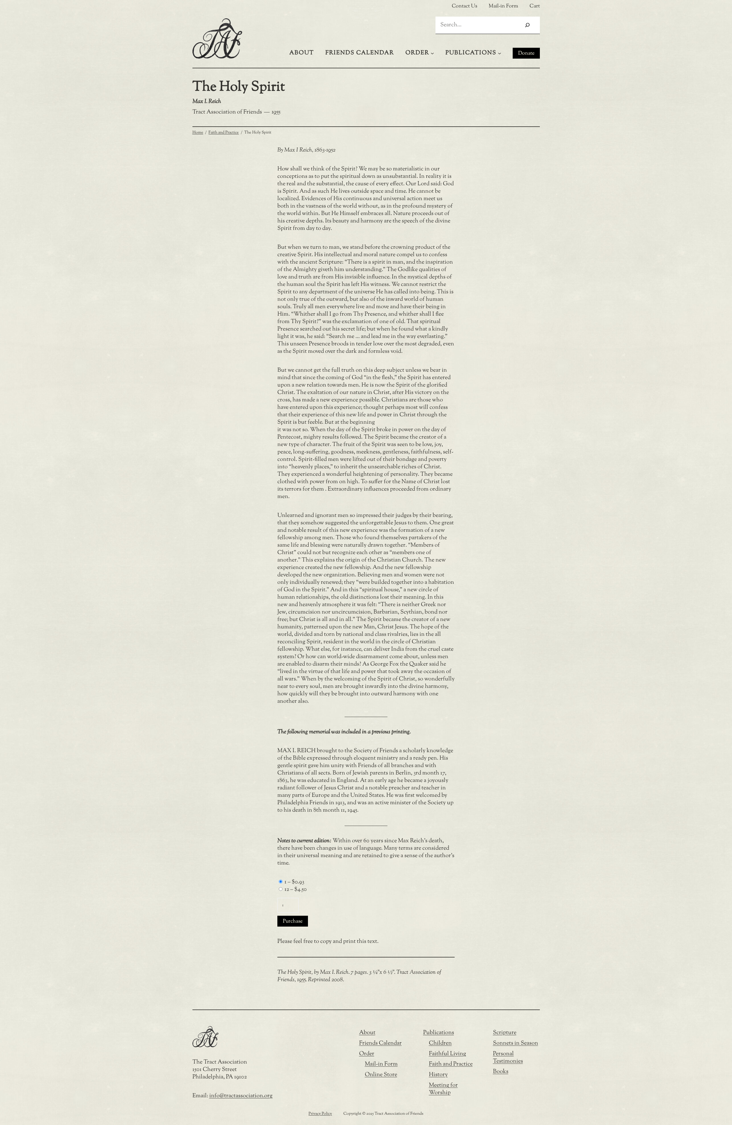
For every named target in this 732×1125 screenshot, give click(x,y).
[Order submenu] (432, 53)
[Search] (527, 25)
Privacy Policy (320, 1114)
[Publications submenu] (499, 53)
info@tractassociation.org (240, 1096)
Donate (526, 53)
